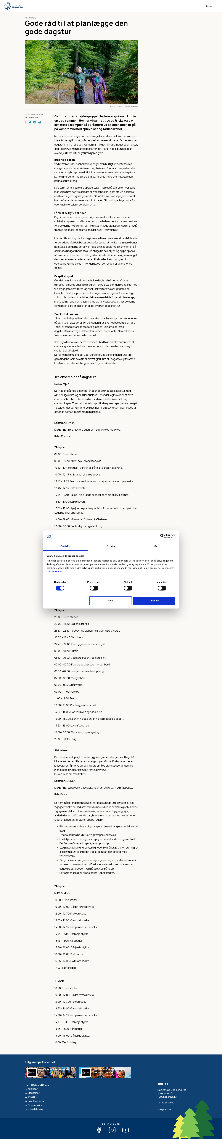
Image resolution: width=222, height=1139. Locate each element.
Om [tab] (156, 546)
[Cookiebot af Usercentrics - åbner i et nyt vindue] (162, 536)
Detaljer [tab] (111, 546)
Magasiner (34, 1093)
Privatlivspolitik (36, 1101)
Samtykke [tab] (66, 546)
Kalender (33, 1088)
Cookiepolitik (35, 1105)
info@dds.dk (164, 1109)
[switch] (94, 588)
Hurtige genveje (37, 1084)
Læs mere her (54, 571)
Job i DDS (33, 1097)
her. (84, 774)
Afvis (110, 600)
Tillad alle (154, 600)
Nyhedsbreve (35, 1109)
